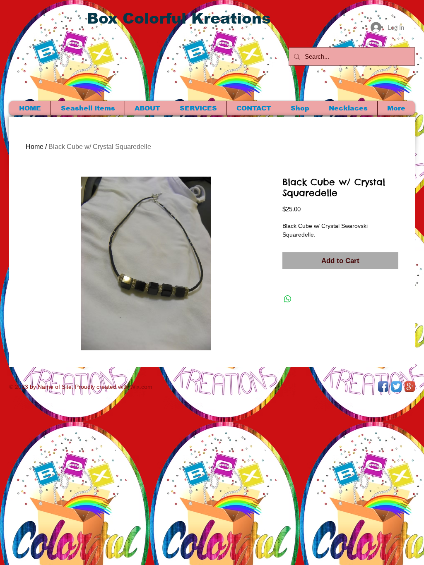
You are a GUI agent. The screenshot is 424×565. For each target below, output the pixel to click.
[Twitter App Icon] (396, 386)
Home (34, 146)
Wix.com (141, 386)
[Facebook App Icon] (383, 386)
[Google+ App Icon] (410, 386)
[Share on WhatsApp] (288, 299)
